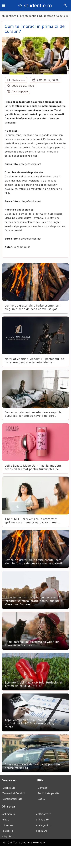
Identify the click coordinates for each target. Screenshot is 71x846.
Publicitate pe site (48, 793)
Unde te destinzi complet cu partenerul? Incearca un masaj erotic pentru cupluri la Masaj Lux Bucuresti (33, 601)
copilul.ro (41, 830)
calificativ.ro (43, 813)
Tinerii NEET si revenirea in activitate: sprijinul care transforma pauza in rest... (32, 520)
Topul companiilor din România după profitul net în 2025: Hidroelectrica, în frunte (31, 723)
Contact (42, 787)
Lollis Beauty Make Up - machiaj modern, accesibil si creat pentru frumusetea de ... (33, 467)
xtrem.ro (7, 825)
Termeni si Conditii (13, 793)
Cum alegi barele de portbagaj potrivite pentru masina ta (32, 766)
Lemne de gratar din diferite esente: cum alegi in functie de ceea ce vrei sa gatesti (33, 561)
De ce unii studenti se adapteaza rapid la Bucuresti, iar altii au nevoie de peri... (33, 413)
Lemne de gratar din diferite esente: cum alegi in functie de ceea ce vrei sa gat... (33, 307)
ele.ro (5, 819)
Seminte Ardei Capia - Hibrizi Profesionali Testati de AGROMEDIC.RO (34, 684)
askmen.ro (8, 813)
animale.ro (42, 819)
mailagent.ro (43, 825)
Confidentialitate (12, 798)
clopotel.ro (8, 836)
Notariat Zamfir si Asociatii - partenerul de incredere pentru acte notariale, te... (34, 360)
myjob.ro (7, 830)
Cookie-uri (8, 787)
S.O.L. (41, 798)
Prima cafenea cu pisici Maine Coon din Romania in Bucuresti (32, 643)
